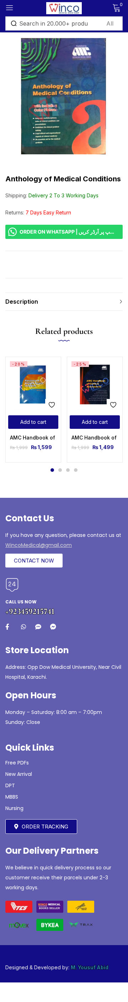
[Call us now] (12, 585)
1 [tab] (52, 470)
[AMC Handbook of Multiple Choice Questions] (33, 384)
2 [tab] (60, 470)
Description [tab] (21, 301)
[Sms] (38, 627)
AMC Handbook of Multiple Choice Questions (33, 438)
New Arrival (18, 774)
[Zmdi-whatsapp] (23, 627)
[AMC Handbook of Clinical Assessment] (95, 384)
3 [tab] (68, 470)
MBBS (11, 796)
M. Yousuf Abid (89, 967)
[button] (33, 422)
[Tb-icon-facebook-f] (8, 627)
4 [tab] (76, 470)
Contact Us (29, 518)
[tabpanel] (33, 410)
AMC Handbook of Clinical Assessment (94, 438)
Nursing (14, 808)
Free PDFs (17, 762)
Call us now (21, 602)
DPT (10, 785)
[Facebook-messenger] (53, 627)
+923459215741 (29, 611)
